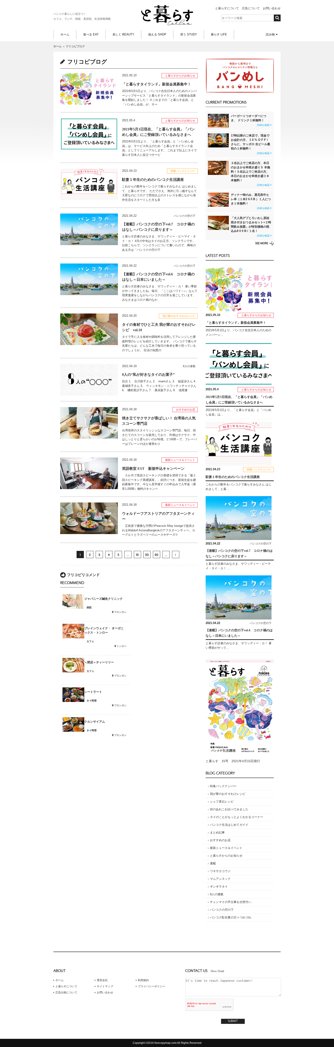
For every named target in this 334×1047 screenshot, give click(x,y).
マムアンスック (220, 878)
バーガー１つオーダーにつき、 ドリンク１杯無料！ (250, 120)
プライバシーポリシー (151, 986)
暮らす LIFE (219, 34)
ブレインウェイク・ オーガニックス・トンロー (104, 630)
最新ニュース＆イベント (226, 848)
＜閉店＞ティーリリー (99, 662)
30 (156, 555)
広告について (251, 8)
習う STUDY (188, 34)
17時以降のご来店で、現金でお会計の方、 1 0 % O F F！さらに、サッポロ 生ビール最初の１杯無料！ (250, 144)
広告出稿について (66, 992)
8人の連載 (216, 894)
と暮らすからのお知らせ (226, 855)
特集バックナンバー (223, 786)
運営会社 (102, 980)
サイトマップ (105, 986)
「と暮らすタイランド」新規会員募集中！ (156, 84)
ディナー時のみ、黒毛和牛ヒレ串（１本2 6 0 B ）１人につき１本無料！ (251, 201)
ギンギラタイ (219, 886)
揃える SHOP (157, 34)
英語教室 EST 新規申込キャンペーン (153, 468)
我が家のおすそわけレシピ (227, 794)
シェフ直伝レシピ (222, 801)
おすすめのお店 (220, 840)
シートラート (93, 692)
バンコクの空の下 (222, 909)
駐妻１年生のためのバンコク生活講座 (153, 180)
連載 (213, 863)
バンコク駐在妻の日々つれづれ (230, 917)
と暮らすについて (227, 8)
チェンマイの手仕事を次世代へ (230, 902)
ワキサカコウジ (220, 871)
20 (147, 555)
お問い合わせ (272, 8)
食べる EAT (91, 34)
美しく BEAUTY (123, 34)
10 (137, 555)
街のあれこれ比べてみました (229, 809)
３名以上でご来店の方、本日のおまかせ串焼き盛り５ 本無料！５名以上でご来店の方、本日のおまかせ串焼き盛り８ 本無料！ (250, 173)
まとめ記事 (217, 832)
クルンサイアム (94, 721)
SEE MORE (261, 243)
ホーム (64, 34)
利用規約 (143, 980)
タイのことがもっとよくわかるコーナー (236, 817)
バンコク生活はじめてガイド (229, 824)
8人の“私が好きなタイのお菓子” (148, 374)
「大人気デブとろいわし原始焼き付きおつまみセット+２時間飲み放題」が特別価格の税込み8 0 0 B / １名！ (251, 226)
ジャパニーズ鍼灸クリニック (103, 598)
